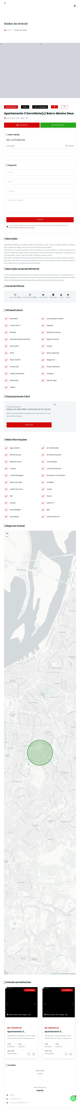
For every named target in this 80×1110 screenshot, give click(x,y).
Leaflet (55, 974)
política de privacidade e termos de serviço (21, 227)
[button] (6, 533)
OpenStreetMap (63, 974)
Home (9, 30)
